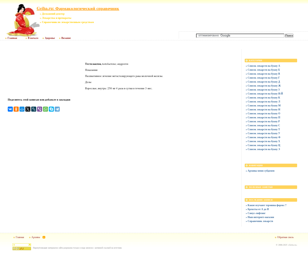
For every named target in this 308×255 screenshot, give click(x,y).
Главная (12, 38)
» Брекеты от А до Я (257, 209)
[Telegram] (57, 109)
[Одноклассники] (16, 109)
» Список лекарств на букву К (263, 97)
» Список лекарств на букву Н (263, 109)
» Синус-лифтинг (255, 213)
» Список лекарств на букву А (263, 66)
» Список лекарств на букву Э (263, 149)
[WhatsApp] (45, 109)
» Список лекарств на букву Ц (263, 145)
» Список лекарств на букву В (263, 73)
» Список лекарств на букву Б (263, 69)
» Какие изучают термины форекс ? (266, 205)
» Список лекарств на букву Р (263, 121)
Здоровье (50, 38)
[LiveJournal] (33, 109)
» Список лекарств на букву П (263, 117)
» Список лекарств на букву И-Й (264, 93)
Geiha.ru (292, 244)
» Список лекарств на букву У (263, 133)
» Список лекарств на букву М (263, 105)
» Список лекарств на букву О (263, 113)
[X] (27, 109)
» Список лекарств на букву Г (263, 77)
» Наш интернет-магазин (260, 217)
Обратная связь (285, 237)
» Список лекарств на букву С (263, 125)
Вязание (66, 38)
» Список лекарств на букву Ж (263, 85)
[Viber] (39, 109)
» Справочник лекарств (259, 221)
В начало (33, 38)
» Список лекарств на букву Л (263, 101)
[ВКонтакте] (10, 109)
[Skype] (51, 109)
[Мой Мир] (22, 109)
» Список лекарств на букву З (263, 89)
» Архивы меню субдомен (260, 170)
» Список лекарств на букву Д (263, 81)
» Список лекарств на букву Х (263, 141)
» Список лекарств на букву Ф (263, 137)
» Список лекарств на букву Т (263, 129)
